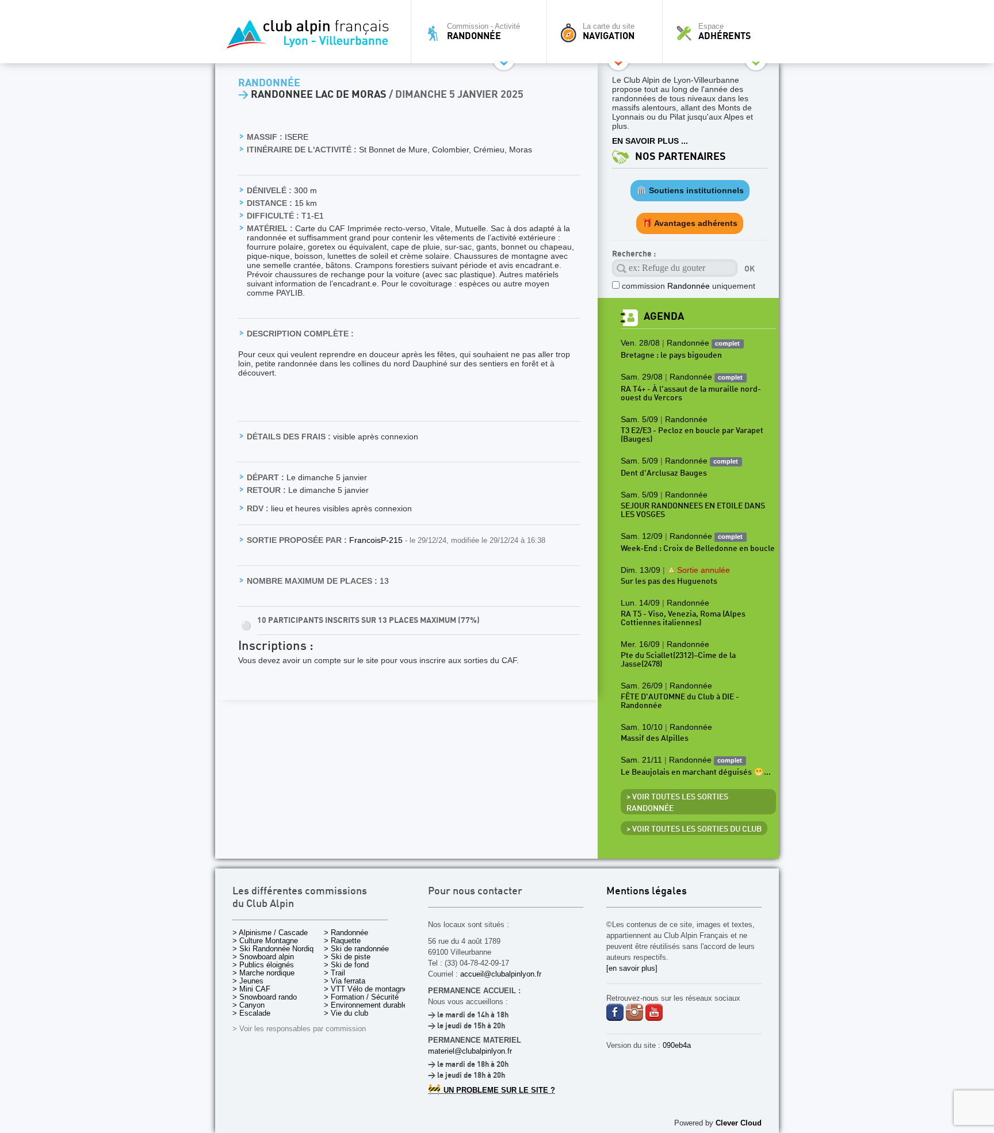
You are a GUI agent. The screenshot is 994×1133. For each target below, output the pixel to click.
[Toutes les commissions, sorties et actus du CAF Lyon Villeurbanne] (310, 37)
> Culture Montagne (265, 940)
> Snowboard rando (264, 997)
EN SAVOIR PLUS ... (650, 141)
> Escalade (251, 1013)
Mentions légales (646, 892)
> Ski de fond (346, 964)
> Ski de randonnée (356, 948)
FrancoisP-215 (377, 540)
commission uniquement (688, 285)
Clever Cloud (739, 1123)
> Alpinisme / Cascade (270, 932)
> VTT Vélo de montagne (366, 989)
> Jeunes (247, 981)
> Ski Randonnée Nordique (277, 948)
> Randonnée (346, 932)
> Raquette (342, 940)
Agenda (664, 316)
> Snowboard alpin (263, 956)
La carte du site (608, 31)
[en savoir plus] (631, 968)
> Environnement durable (365, 1005)
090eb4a (677, 1045)
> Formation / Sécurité (361, 997)
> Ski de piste (347, 956)
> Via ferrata (344, 981)
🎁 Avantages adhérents (689, 223)
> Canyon (248, 1005)
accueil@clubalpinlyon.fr (500, 974)
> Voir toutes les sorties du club (694, 829)
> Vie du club (346, 1013)
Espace (724, 31)
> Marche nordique (263, 973)
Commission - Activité (483, 31)
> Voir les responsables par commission (299, 1028)
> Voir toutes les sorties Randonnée (677, 803)
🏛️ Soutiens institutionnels (690, 190)
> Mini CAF (251, 989)
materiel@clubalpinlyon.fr (470, 1051)
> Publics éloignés (263, 964)
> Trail (334, 973)
